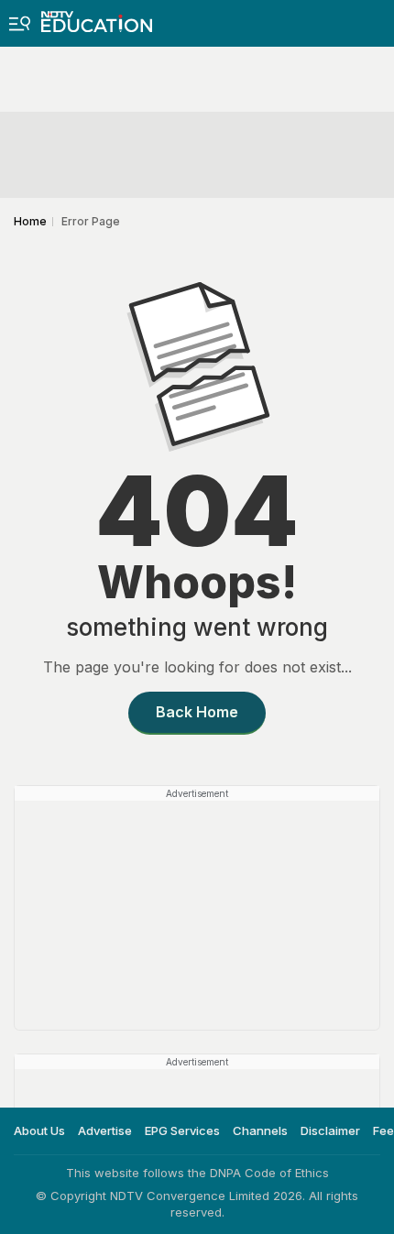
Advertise (105, 1130)
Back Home (197, 712)
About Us (39, 1130)
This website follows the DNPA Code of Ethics (197, 1172)
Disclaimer (330, 1130)
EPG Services (182, 1130)
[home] (96, 16)
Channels (260, 1130)
